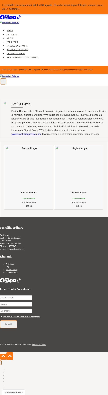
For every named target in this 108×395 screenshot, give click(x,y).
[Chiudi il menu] (1, 362)
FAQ (8, 267)
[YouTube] (14, 18)
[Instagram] (6, 18)
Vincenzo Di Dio (39, 344)
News (10, 38)
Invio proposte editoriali (23, 57)
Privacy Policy (12, 269)
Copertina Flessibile (28, 198)
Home (10, 30)
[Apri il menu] (3, 81)
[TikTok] (18, 18)
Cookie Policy (12, 272)
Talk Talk (12, 42)
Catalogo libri (16, 53)
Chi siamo (12, 34)
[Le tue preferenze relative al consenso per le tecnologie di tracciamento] (13, 392)
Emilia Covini (30, 202)
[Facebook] (2, 18)
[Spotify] (10, 18)
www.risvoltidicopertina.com (26, 134)
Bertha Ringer (28, 192)
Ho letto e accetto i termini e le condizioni (21, 317)
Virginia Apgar (79, 192)
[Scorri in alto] (3, 357)
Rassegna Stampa (17, 46)
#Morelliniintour (17, 49)
